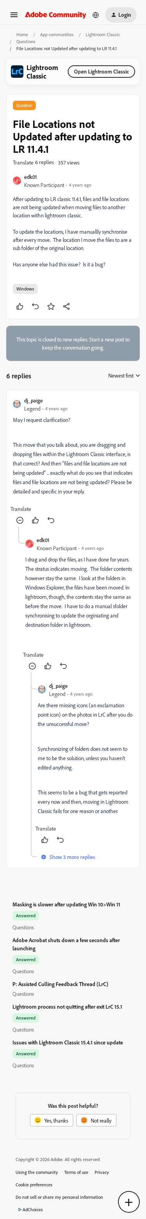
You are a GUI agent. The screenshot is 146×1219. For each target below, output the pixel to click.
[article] (73, 461)
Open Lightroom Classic (101, 71)
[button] (14, 17)
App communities (57, 34)
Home (22, 34)
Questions (25, 41)
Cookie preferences (34, 1185)
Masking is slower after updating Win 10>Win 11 (66, 904)
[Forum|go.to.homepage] (55, 15)
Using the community (37, 1172)
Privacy (102, 1172)
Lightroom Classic (103, 34)
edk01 (30, 176)
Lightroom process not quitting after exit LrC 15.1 (67, 1006)
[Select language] (96, 15)
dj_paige (33, 400)
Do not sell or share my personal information (59, 1197)
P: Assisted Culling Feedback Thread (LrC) (60, 984)
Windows (25, 289)
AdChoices (33, 1209)
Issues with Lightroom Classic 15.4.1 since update (67, 1042)
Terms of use (76, 1172)
